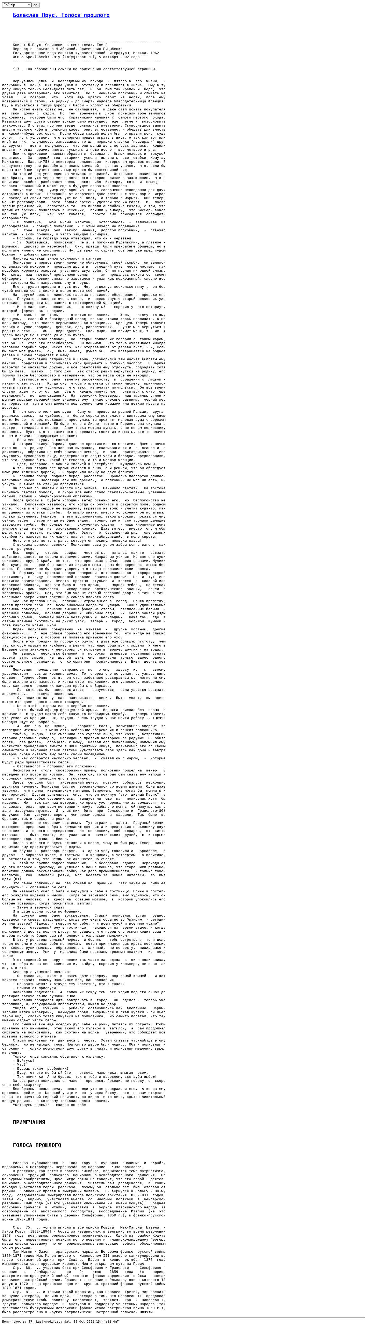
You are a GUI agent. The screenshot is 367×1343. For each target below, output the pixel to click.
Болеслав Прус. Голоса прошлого (61, 15)
